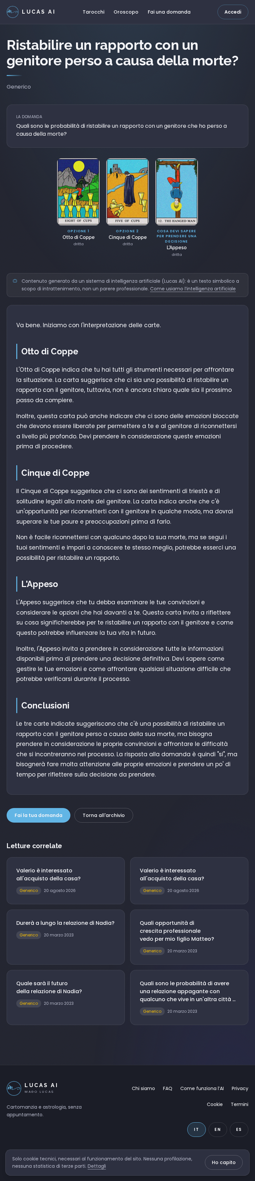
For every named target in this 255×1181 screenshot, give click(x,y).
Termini (239, 1104)
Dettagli (97, 1166)
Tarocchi (93, 12)
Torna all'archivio (104, 815)
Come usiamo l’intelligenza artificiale (193, 288)
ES (239, 1129)
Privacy (240, 1088)
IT (196, 1129)
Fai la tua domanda (38, 815)
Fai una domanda (169, 12)
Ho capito (224, 1162)
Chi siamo (143, 1088)
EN (217, 1129)
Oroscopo (126, 12)
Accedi (232, 12)
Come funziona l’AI (202, 1088)
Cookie (215, 1104)
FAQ (167, 1088)
